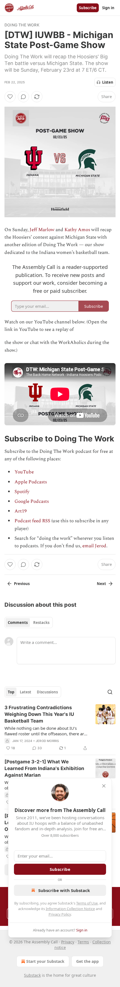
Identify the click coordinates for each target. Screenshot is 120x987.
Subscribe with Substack (64, 890)
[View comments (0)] (23, 96)
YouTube (24, 472)
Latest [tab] (25, 691)
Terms (83, 941)
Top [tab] (11, 691)
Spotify (22, 491)
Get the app (87, 961)
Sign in (108, 7)
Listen (107, 82)
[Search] (110, 692)
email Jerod (94, 545)
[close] (103, 785)
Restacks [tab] (41, 622)
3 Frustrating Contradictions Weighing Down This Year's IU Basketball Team (39, 714)
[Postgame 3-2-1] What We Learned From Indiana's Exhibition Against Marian (44, 768)
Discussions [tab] (47, 691)
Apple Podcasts (31, 482)
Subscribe (88, 7)
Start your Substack (45, 961)
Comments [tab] (18, 622)
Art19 (21, 511)
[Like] (10, 96)
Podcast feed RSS (32, 520)
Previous (22, 583)
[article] (60, 727)
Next (101, 583)
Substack (32, 975)
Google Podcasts (32, 501)
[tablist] (28, 622)
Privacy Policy (60, 914)
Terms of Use (87, 903)
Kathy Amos (77, 229)
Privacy (67, 941)
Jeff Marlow (42, 229)
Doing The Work (21, 25)
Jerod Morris (47, 741)
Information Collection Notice (70, 908)
